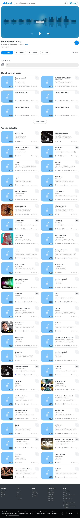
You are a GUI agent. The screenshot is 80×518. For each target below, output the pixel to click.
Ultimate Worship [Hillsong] (69, 152)
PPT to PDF (50, 498)
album (28, 444)
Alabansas (25, 356)
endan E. (19, 418)
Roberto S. (59, 272)
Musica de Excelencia (27, 312)
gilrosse (19, 199)
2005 (71, 181)
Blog (2, 497)
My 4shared (14, 44)
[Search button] (65, 3)
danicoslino (59, 345)
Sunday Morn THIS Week (67, 389)
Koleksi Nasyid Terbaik (28, 414)
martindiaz (59, 433)
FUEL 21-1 (67, 185)
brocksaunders (59, 185)
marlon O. (59, 374)
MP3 (3, 47)
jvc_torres (19, 462)
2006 (72, 341)
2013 (68, 444)
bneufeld (59, 389)
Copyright (34, 495)
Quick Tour (19, 495)
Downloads (27, 418)
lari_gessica (19, 404)
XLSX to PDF (51, 500)
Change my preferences (14, 515)
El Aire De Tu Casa (71, 371)
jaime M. (59, 141)
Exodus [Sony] (66, 166)
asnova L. (19, 331)
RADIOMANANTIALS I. (19, 374)
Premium (3, 491)
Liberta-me (25, 400)
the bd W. (5, 44)
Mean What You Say (27, 181)
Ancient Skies (66, 298)
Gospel (27, 404)
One (64, 444)
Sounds (27, 214)
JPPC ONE (65, 447)
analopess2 (59, 360)
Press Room (4, 495)
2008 (72, 298)
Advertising (35, 493)
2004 (31, 400)
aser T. (58, 447)
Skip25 (18, 185)
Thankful (65, 239)
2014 (29, 239)
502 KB (7, 47)
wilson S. (59, 316)
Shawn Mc (27, 243)
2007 (32, 298)
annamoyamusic (19, 345)
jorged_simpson (19, 170)
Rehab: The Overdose (67, 414)
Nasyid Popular (26, 225)
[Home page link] (7, 3)
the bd (17, 82)
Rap (57, 82)
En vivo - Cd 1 (66, 341)
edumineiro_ (19, 141)
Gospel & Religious (20, 137)
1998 (72, 166)
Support (19, 491)
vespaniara (59, 258)
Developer (34, 497)
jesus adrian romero (28, 374)
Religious (58, 137)
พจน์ (58, 155)
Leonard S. (19, 243)
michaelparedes (59, 301)
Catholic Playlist (26, 210)
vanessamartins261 (19, 214)
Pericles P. (19, 477)
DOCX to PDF (51, 495)
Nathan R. (59, 404)
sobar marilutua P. (19, 258)
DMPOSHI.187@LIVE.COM (65, 82)
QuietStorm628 (19, 433)
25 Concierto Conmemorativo (29, 166)
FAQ (18, 493)
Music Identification (68, 498)
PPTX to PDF (51, 493)
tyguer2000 (19, 155)
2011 (33, 268)
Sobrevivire (65, 312)
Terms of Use (66, 491)
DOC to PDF (50, 491)
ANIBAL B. (19, 360)
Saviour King (25, 298)
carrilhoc (19, 389)
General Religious (60, 268)
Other (23, 82)
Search (3, 493)
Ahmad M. (19, 228)
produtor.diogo (59, 243)
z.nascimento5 (59, 170)
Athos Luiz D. (19, 272)
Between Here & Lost (67, 225)
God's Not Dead (26, 268)
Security (65, 497)
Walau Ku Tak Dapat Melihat (69, 254)
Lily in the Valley (26, 429)
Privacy (65, 493)
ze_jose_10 (19, 316)
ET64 (58, 214)
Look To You (65, 181)
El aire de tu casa (66, 137)
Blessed (29, 254)
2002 (34, 254)
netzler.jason (59, 418)
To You (64, 210)
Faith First (70, 210)
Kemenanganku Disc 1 (28, 327)
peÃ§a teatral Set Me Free (28, 473)
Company (34, 491)
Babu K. (58, 462)
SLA (64, 500)
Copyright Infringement (69, 495)
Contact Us (19, 498)
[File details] (7, 82)
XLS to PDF (50, 497)
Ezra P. (18, 287)
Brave (24, 239)
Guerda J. (19, 447)
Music (25, 389)
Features (19, 497)
